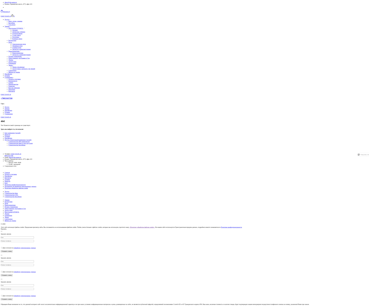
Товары (7, 26)
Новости (7, 134)
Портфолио (8, 74)
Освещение (8, 215)
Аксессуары (8, 210)
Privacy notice (364, 154)
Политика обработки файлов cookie (16, 188)
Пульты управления (11, 207)
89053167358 (9, 155)
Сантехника (8, 219)
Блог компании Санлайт (13, 133)
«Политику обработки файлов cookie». (142, 227)
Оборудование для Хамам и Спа (15, 208)
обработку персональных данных (25, 248)
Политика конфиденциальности (15, 185)
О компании (9, 77)
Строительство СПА (11, 195)
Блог (6, 183)
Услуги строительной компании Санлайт (18, 140)
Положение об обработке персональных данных (20, 186)
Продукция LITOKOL (12, 212)
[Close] (1, 231)
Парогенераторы (10, 205)
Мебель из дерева (10, 221)
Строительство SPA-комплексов (19, 141)
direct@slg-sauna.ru (11, 2)
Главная (7, 172)
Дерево (7, 214)
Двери (7, 217)
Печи (6, 203)
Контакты (8, 178)
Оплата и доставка (11, 174)
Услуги (7, 19)
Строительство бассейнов (16, 145)
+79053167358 (6, 98)
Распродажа (8, 201)
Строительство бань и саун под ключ (20, 143)
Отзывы (7, 75)
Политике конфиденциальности (231, 227)
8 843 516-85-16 (6, 16)
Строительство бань (11, 193)
